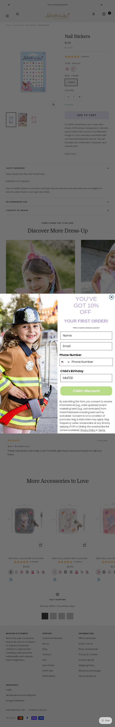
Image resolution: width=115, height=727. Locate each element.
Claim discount (86, 390)
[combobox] (65, 362)
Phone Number (70, 355)
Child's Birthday (72, 371)
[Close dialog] (111, 297)
